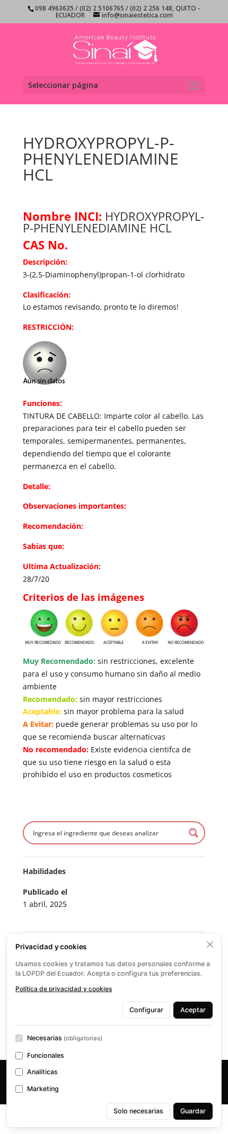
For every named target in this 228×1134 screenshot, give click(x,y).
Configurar (146, 1010)
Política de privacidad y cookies (63, 989)
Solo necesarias (138, 1111)
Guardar (193, 1111)
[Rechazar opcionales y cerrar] (210, 944)
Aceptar (193, 1010)
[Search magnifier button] (193, 832)
